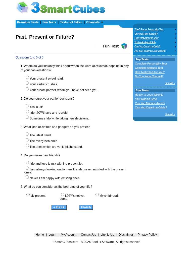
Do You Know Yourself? (146, 33)
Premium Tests (28, 22)
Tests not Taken (71, 22)
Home (40, 234)
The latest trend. (41, 135)
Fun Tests (49, 22)
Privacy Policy (147, 234)
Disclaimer (126, 234)
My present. (38, 195)
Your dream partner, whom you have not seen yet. (63, 90)
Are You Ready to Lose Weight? (150, 50)
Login (52, 234)
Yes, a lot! (36, 106)
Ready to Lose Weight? (149, 94)
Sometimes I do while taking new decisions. (59, 118)
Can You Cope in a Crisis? (147, 46)
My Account (68, 234)
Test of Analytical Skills (145, 42)
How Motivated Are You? (146, 37)
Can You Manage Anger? (150, 103)
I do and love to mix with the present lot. (56, 163)
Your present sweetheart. (47, 78)
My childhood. (109, 195)
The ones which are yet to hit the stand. (56, 146)
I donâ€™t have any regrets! (49, 112)
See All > (170, 83)
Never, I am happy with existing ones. (55, 178)
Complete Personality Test (151, 63)
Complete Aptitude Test (149, 67)
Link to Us (107, 234)
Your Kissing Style (146, 98)
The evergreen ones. (44, 141)
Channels (93, 22)
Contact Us (88, 234)
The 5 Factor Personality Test (148, 29)
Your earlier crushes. (44, 84)
